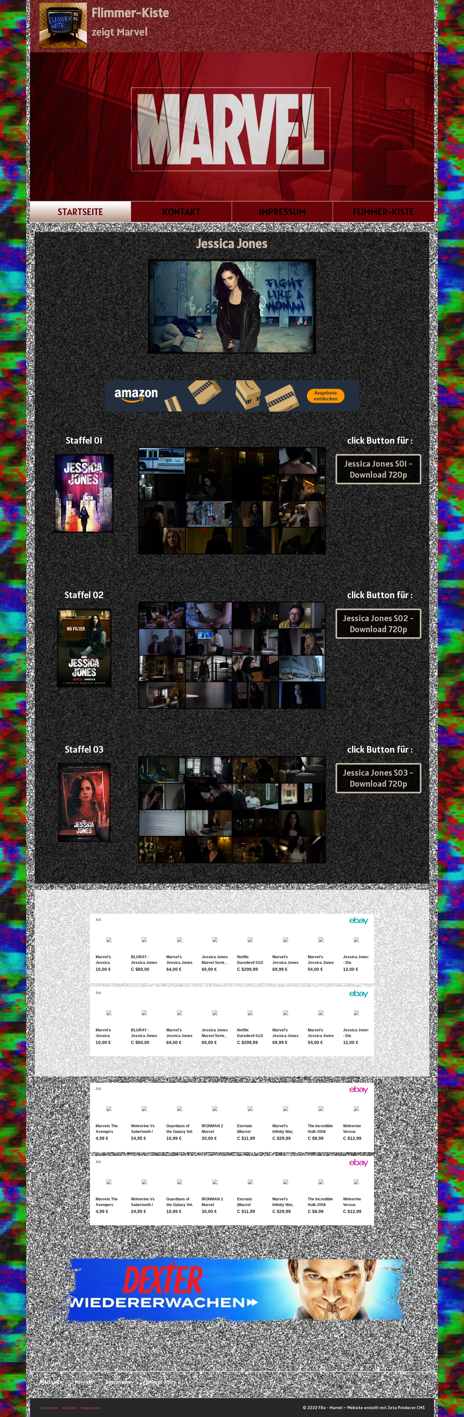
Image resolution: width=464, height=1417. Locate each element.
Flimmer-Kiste (130, 12)
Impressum (282, 212)
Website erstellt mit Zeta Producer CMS (386, 1407)
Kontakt (181, 212)
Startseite (80, 212)
